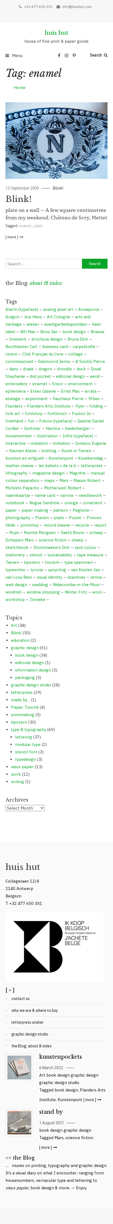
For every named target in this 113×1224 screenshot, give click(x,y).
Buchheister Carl (21, 346)
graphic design (25, 647)
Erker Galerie (43, 391)
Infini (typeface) (78, 435)
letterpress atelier (28, 1022)
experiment (36, 398)
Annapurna (88, 309)
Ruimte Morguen (40, 532)
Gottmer (32, 428)
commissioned (19, 361)
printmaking (22, 714)
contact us (21, 998)
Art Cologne (58, 316)
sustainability (59, 554)
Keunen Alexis (23, 450)
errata (91, 391)
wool (97, 592)
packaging (25, 677)
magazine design (48, 473)
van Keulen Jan (85, 569)
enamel (25, 225)
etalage (12, 398)
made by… (20, 699)
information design (33, 670)
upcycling (57, 569)
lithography (16, 473)
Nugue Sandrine (44, 502)
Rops (14, 532)
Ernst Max (70, 391)
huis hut (56, 32)
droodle (64, 368)
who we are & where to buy (35, 1010)
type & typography (28, 729)
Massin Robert (87, 480)
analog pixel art (58, 309)
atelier (33, 324)
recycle (82, 525)
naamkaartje (17, 495)
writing (17, 781)
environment (80, 383)
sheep (77, 540)
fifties (94, 398)
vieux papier (22, 766)
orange (71, 502)
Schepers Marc (19, 540)
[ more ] (11, 236)
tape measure (90, 554)
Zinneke (37, 599)
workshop (15, 599)
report (100, 525)
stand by (51, 1112)
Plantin (42, 517)
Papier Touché (25, 707)
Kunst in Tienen (76, 450)
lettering (23, 737)
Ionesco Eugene (90, 443)
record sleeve (57, 525)
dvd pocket (40, 376)
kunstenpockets (60, 1057)
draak (28, 368)
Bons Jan (49, 331)
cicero (11, 354)
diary (13, 368)
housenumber (18, 435)
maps (49, 480)
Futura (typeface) (55, 421)
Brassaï (97, 331)
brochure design (47, 339)
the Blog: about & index (32, 1046)
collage (75, 354)
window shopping (43, 592)
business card (55, 346)
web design (16, 584)
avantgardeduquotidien (65, 324)
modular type (28, 744)
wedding (40, 584)
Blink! (58, 188)
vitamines (76, 577)
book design (74, 331)
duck (81, 368)
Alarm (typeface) (21, 309)
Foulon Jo (81, 413)
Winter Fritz (76, 592)
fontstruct (57, 413)
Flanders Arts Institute (48, 406)
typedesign (25, 759)
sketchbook (17, 547)
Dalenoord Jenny (54, 361)
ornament (92, 502)
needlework (90, 495)
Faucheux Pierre (68, 398)
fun (31, 421)
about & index (46, 283)
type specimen (78, 562)
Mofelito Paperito (22, 487)
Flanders (13, 406)
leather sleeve (19, 465)
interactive (15, 443)
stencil (36, 554)
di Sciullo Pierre (90, 361)
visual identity (49, 577)
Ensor (57, 383)
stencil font (26, 751)
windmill (13, 592)
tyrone (36, 569)
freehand (14, 421)
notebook (14, 502)
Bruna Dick (77, 339)
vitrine (96, 577)
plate (38, 225)
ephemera (15, 391)
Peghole (81, 510)
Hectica (53, 428)
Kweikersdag (90, 458)
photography (17, 517)
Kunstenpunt (61, 458)
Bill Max (27, 331)
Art (14, 625)
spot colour (86, 547)
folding (96, 406)
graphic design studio (31, 685)
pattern (60, 510)
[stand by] (19, 1122)
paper (11, 510)
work (16, 774)
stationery (15, 554)
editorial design (70, 376)
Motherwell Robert (62, 487)
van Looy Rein (18, 577)
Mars (64, 480)
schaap (96, 532)
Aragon (12, 316)
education (20, 640)
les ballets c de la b (57, 465)
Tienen (12, 562)
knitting (49, 450)
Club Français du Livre (42, 354)
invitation (39, 443)
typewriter (15, 569)
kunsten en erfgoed (24, 458)
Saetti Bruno (72, 532)
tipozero (32, 562)
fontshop (34, 413)
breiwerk (18, 339)
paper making (35, 510)
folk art (12, 413)
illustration (47, 435)
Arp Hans (33, 316)
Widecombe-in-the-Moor (76, 584)
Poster (75, 517)
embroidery (16, 383)
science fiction (53, 540)
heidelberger (77, 428)
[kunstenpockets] (19, 1067)
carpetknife (84, 346)
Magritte (77, 473)
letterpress (92, 465)
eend (95, 376)
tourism (52, 562)
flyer (79, 406)
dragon (45, 368)
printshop (29, 525)
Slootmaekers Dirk (51, 547)
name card (45, 495)
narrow (67, 495)
